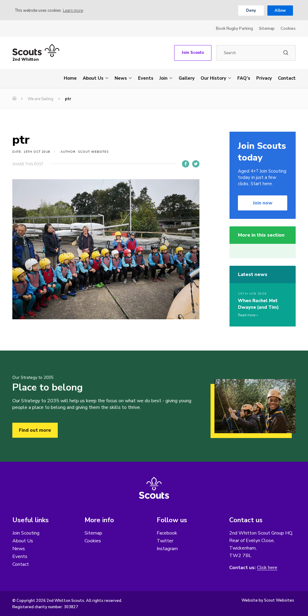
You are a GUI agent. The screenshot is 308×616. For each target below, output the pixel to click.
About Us (93, 78)
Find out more (35, 430)
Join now (263, 203)
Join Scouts (193, 52)
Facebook (167, 533)
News (121, 78)
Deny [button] (251, 10)
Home (70, 78)
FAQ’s (243, 78)
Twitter (165, 541)
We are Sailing (40, 99)
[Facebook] (185, 163)
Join (163, 78)
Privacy (264, 78)
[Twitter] (195, 163)
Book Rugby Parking (234, 28)
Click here (267, 567)
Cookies (288, 28)
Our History (213, 78)
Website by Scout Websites (268, 600)
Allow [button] (280, 10)
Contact (287, 78)
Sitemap (267, 28)
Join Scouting (25, 533)
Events (145, 78)
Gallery (187, 78)
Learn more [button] (73, 10)
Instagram (167, 548)
